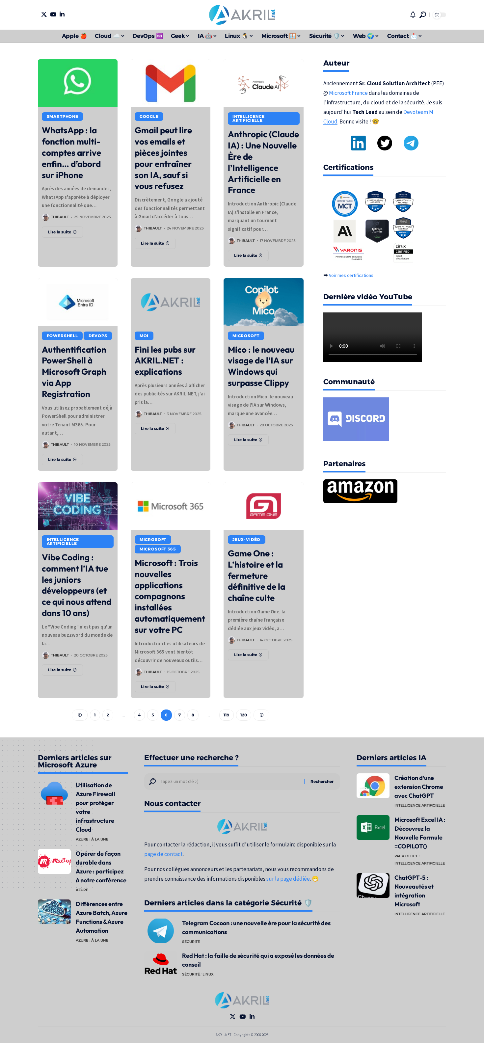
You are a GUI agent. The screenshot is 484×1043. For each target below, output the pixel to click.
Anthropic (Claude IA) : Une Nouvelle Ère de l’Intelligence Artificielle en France (263, 162)
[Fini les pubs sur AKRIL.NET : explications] (170, 302)
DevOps (98, 335)
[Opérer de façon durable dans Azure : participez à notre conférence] (54, 861)
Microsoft (245, 335)
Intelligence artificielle (248, 118)
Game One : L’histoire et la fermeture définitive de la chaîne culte (256, 575)
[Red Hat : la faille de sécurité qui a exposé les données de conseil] (160, 963)
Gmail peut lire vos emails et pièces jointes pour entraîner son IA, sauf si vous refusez (163, 158)
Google (149, 116)
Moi (144, 335)
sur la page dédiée (288, 878)
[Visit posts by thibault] (45, 217)
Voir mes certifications (351, 275)
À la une (99, 839)
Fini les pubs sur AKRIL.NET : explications (165, 360)
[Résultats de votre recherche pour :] (230, 781)
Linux (208, 974)
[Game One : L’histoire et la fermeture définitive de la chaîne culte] (263, 506)
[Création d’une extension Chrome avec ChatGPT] (373, 785)
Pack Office (406, 856)
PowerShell (62, 335)
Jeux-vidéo (246, 539)
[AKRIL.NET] (242, 15)
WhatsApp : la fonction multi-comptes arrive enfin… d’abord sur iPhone (71, 152)
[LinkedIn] (62, 14)
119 (226, 714)
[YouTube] (53, 14)
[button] (422, 15)
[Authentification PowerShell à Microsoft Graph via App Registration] (78, 302)
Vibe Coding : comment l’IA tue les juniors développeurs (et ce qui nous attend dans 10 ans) (76, 585)
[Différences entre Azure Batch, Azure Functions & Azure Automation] (54, 911)
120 (243, 714)
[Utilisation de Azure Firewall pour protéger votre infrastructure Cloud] (54, 793)
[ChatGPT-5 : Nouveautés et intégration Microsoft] (373, 885)
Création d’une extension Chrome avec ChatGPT (418, 786)
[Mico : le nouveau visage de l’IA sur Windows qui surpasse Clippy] (263, 302)
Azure (82, 839)
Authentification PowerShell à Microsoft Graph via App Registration (74, 371)
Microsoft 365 (158, 549)
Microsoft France (348, 92)
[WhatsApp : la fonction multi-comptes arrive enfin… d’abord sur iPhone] (78, 83)
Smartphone (62, 116)
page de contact (163, 854)
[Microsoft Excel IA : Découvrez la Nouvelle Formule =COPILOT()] (373, 827)
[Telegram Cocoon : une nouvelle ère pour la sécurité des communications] (160, 931)
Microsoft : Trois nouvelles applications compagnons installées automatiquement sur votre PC (170, 596)
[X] (44, 14)
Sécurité (191, 941)
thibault (60, 217)
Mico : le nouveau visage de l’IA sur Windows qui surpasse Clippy (261, 366)
